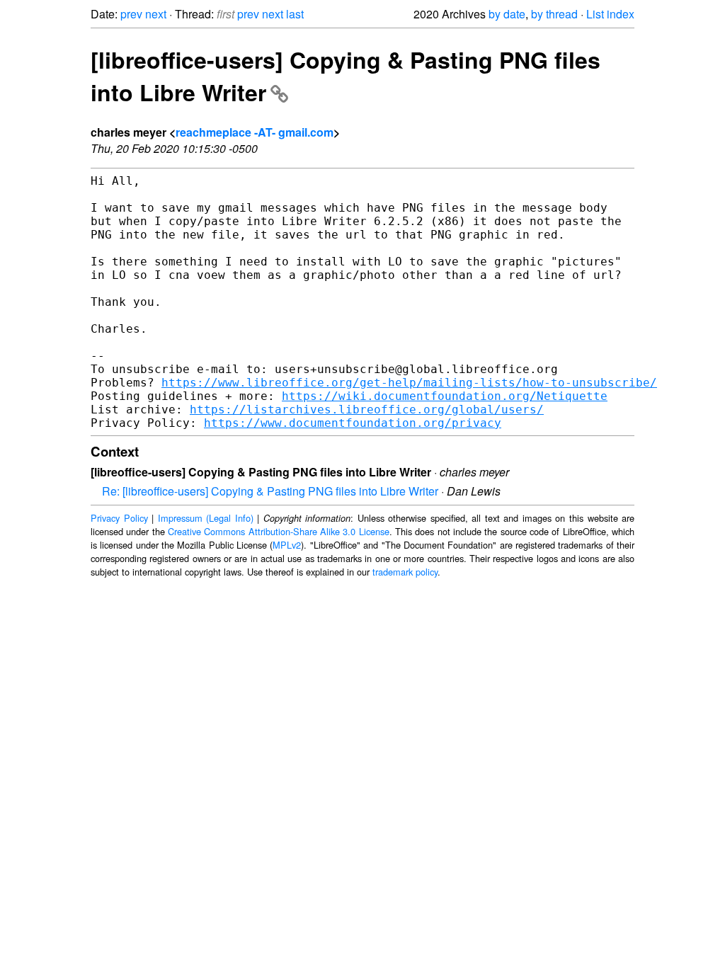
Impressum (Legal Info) (205, 518)
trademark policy (405, 571)
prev (131, 14)
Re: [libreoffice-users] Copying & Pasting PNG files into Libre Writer (270, 491)
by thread (554, 14)
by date (507, 14)
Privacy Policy (119, 518)
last (295, 14)
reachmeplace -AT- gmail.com (254, 132)
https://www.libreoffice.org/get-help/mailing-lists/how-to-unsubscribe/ (409, 382)
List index (610, 14)
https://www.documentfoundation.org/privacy (352, 423)
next (155, 14)
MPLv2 (287, 544)
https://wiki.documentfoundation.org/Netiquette (444, 396)
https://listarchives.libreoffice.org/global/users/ (367, 409)
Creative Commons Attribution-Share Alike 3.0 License (278, 531)
